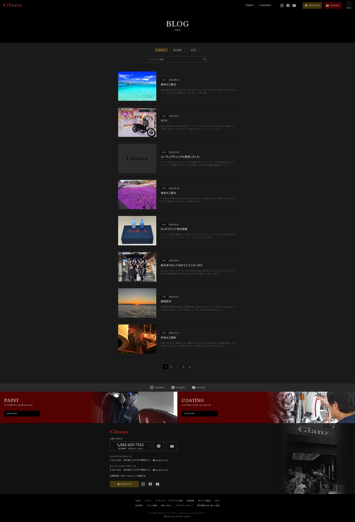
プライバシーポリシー (185, 505)
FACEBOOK (180, 387)
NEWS (194, 50)
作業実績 (190, 500)
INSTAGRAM (159, 387)
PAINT (249, 5)
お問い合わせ (166, 505)
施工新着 (177, 50)
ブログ (217, 500)
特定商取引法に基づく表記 (208, 505)
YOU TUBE (201, 387)
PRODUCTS (314, 6)
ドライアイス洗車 (176, 500)
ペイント (147, 500)
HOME (138, 500)
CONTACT (334, 6)
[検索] (204, 59)
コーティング (160, 500)
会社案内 (139, 505)
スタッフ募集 (152, 505)
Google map (161, 460)
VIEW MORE (11, 413)
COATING (265, 5)
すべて (161, 50)
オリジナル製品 (204, 500)
